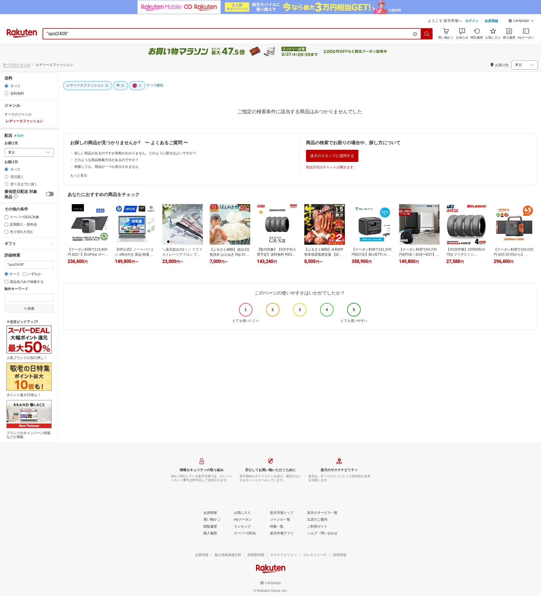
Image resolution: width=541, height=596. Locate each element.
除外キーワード (16, 289)
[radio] (6, 86)
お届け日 (11, 162)
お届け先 (11, 143)
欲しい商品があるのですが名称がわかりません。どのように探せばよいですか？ (135, 153)
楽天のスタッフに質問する (332, 156)
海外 (20, 136)
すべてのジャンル (16, 65)
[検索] (427, 33)
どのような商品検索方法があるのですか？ (106, 160)
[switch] (50, 194)
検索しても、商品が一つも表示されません (106, 167)
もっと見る (78, 175)
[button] (521, 21)
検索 (31, 309)
